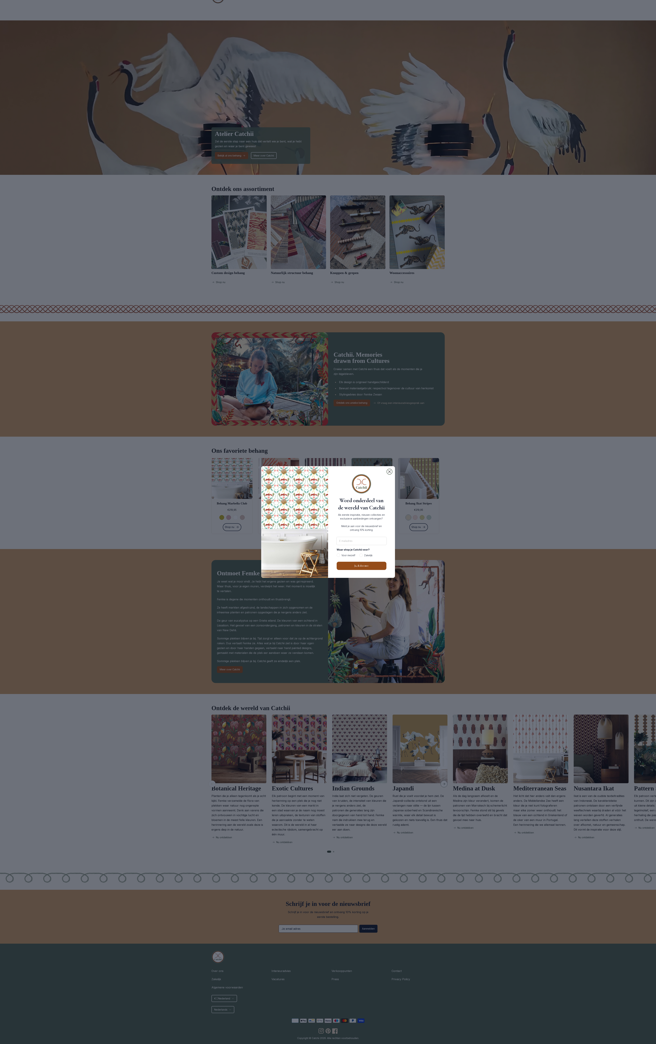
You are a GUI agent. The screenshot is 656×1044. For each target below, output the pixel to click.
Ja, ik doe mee (361, 565)
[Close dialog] (389, 471)
